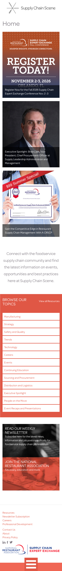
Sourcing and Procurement (19, 378)
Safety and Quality (14, 332)
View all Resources (49, 301)
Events (8, 362)
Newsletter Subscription (16, 516)
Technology (10, 347)
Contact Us (8, 529)
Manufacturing (12, 316)
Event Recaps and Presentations (22, 408)
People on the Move (15, 401)
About (6, 533)
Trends (8, 339)
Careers (8, 355)
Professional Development (17, 524)
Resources (8, 512)
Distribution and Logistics (18, 385)
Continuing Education (16, 370)
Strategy (9, 324)
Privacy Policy (10, 537)
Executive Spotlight (15, 393)
